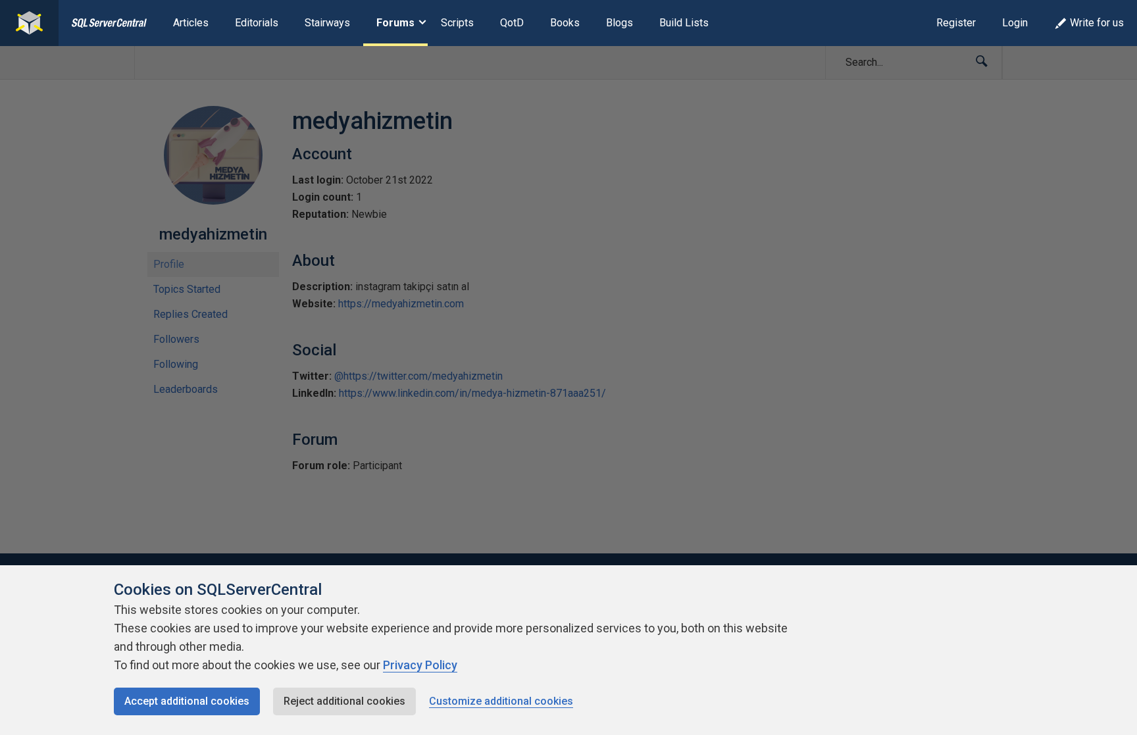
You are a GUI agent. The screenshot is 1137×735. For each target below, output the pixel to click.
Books (565, 22)
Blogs (619, 22)
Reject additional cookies (344, 701)
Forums (395, 22)
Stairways (327, 22)
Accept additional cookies (186, 701)
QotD (512, 22)
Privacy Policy (420, 665)
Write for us (1097, 22)
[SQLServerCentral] (29, 23)
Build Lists (684, 22)
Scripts (457, 22)
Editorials (256, 22)
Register (956, 22)
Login (1015, 22)
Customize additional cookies (501, 701)
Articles (191, 22)
